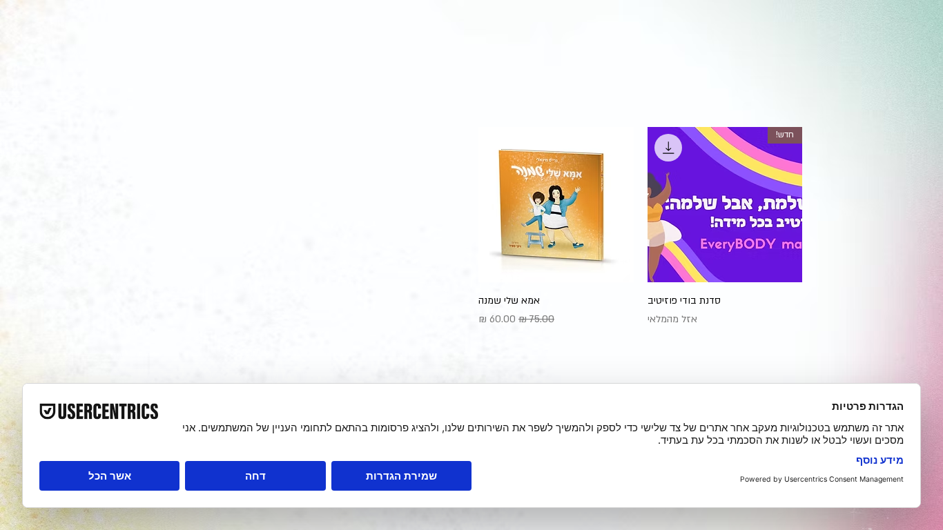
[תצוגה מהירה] (556, 204)
